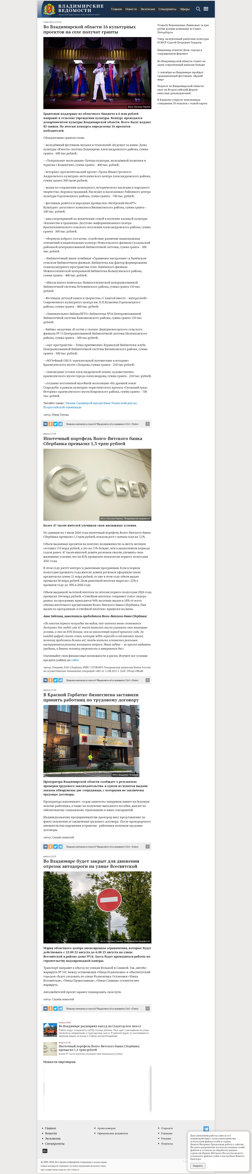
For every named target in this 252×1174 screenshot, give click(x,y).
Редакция (166, 1133)
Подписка (167, 1143)
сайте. (75, 660)
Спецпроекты (167, 9)
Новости (131, 9)
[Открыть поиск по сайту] (198, 10)
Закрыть (198, 1165)
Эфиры (185, 9)
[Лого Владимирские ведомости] (73, 9)
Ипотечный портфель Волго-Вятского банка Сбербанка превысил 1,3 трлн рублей (99, 1048)
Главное (116, 9)
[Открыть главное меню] (206, 10)
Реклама (166, 1138)
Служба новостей (63, 837)
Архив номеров (106, 1128)
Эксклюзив (147, 9)
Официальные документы (112, 1133)
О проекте (167, 1128)
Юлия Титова (60, 414)
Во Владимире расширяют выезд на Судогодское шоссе (100, 1026)
